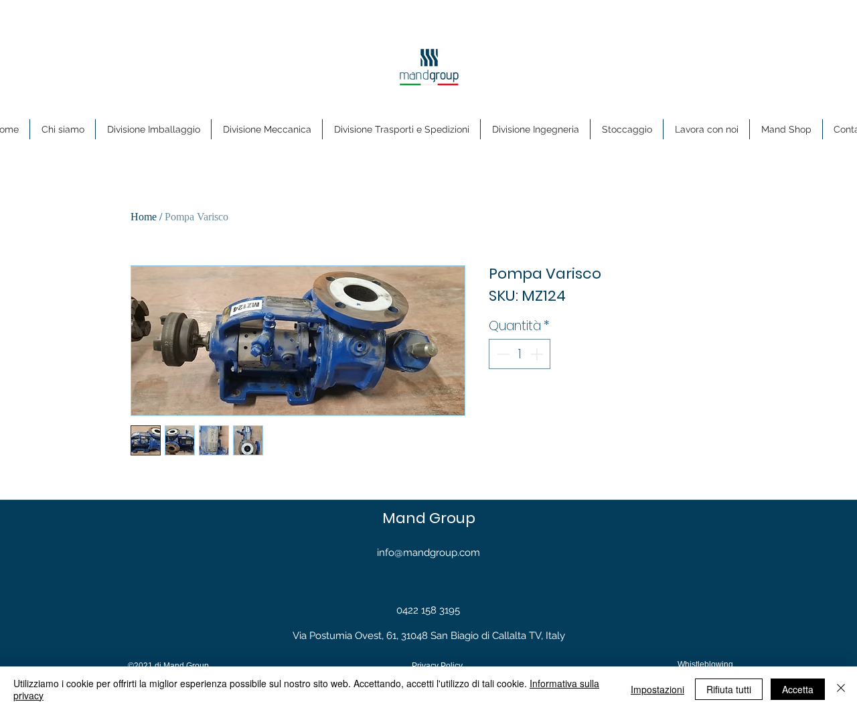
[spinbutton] (520, 354)
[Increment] (538, 354)
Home (144, 216)
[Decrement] (502, 354)
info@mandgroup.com (428, 553)
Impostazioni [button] (657, 689)
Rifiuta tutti (728, 689)
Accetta (797, 689)
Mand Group (428, 518)
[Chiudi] (841, 689)
